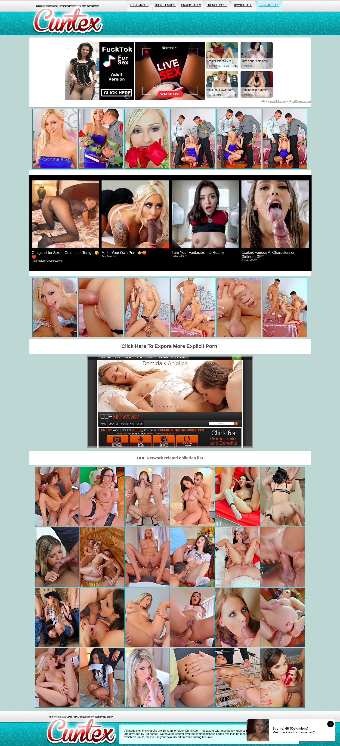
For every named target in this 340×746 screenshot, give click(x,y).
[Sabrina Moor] (192, 678)
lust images (139, 5)
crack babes (191, 5)
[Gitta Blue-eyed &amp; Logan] (237, 617)
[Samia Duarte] (192, 617)
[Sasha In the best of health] (237, 557)
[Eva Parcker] (147, 617)
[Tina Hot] (57, 496)
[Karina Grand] (102, 557)
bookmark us (269, 5)
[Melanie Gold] (57, 617)
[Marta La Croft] (192, 496)
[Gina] (57, 557)
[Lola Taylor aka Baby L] (57, 678)
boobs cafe (243, 5)
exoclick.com (278, 101)
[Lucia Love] (192, 557)
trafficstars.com (301, 101)
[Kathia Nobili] (237, 678)
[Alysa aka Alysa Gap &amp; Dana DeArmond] (282, 678)
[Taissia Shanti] (147, 496)
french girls (217, 5)
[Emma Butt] (102, 496)
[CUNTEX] (68, 17)
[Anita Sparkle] (282, 496)
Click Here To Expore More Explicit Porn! (170, 346)
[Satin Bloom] (282, 557)
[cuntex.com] (81, 728)
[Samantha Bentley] (282, 617)
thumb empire (165, 5)
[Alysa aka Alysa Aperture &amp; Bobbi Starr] (102, 617)
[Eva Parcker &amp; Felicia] (147, 678)
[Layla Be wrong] (102, 678)
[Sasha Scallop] (237, 496)
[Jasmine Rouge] (147, 557)
